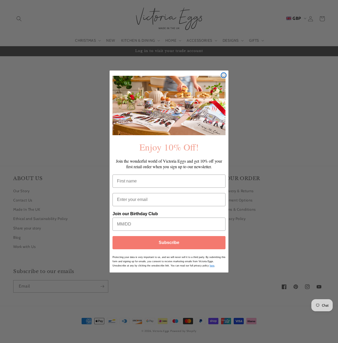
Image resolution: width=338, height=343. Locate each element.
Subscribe (169, 242)
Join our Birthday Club (135, 213)
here (212, 265)
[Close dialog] (223, 75)
